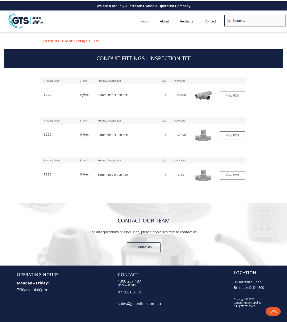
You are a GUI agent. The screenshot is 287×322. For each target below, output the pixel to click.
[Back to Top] (273, 311)
